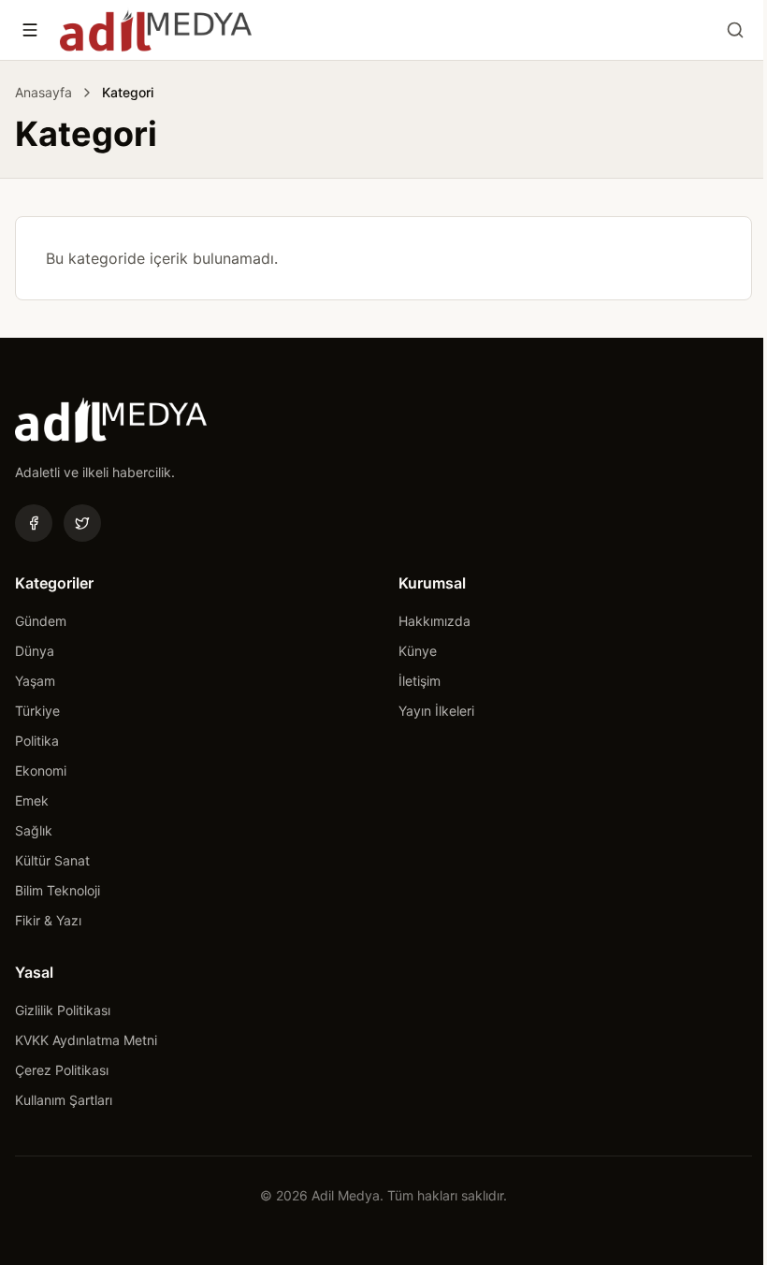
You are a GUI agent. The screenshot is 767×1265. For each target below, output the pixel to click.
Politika (37, 741)
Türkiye (37, 711)
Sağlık (33, 830)
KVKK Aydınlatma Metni (86, 1040)
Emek (32, 800)
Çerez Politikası (62, 1070)
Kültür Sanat (52, 860)
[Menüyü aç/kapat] (30, 30)
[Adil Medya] (156, 29)
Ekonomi (40, 770)
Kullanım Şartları (63, 1100)
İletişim (419, 681)
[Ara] (735, 30)
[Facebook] (33, 523)
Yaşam (35, 681)
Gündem (40, 621)
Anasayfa (43, 92)
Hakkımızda (434, 621)
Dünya (34, 651)
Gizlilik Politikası (62, 1010)
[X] (82, 523)
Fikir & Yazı (48, 920)
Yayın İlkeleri (436, 711)
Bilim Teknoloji (57, 890)
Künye (417, 651)
